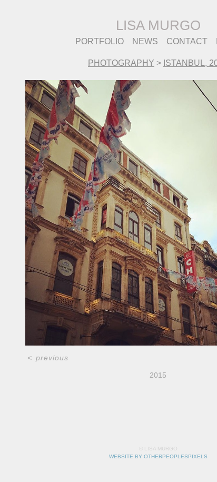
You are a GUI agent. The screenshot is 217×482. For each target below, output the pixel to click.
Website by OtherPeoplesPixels (158, 456)
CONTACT (187, 41)
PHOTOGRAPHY (121, 62)
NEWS (145, 41)
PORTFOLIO (99, 41)
